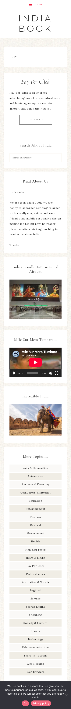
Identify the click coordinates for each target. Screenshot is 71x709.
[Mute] (50, 373)
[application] (35, 362)
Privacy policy (41, 703)
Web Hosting (35, 663)
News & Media (35, 557)
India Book (35, 23)
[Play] (14, 373)
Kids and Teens (35, 549)
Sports (35, 631)
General (35, 525)
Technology (36, 639)
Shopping (35, 615)
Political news (35, 574)
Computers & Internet (35, 492)
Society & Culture (35, 623)
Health (35, 541)
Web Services (35, 672)
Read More (35, 119)
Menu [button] (38, 4)
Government (35, 533)
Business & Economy (35, 484)
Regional (35, 590)
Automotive (35, 476)
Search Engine (35, 606)
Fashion (35, 517)
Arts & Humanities (35, 468)
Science (35, 598)
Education (35, 500)
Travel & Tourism (35, 655)
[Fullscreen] (57, 373)
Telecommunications (35, 647)
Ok (25, 703)
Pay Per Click (35, 81)
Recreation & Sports (35, 582)
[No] (66, 695)
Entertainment (35, 509)
